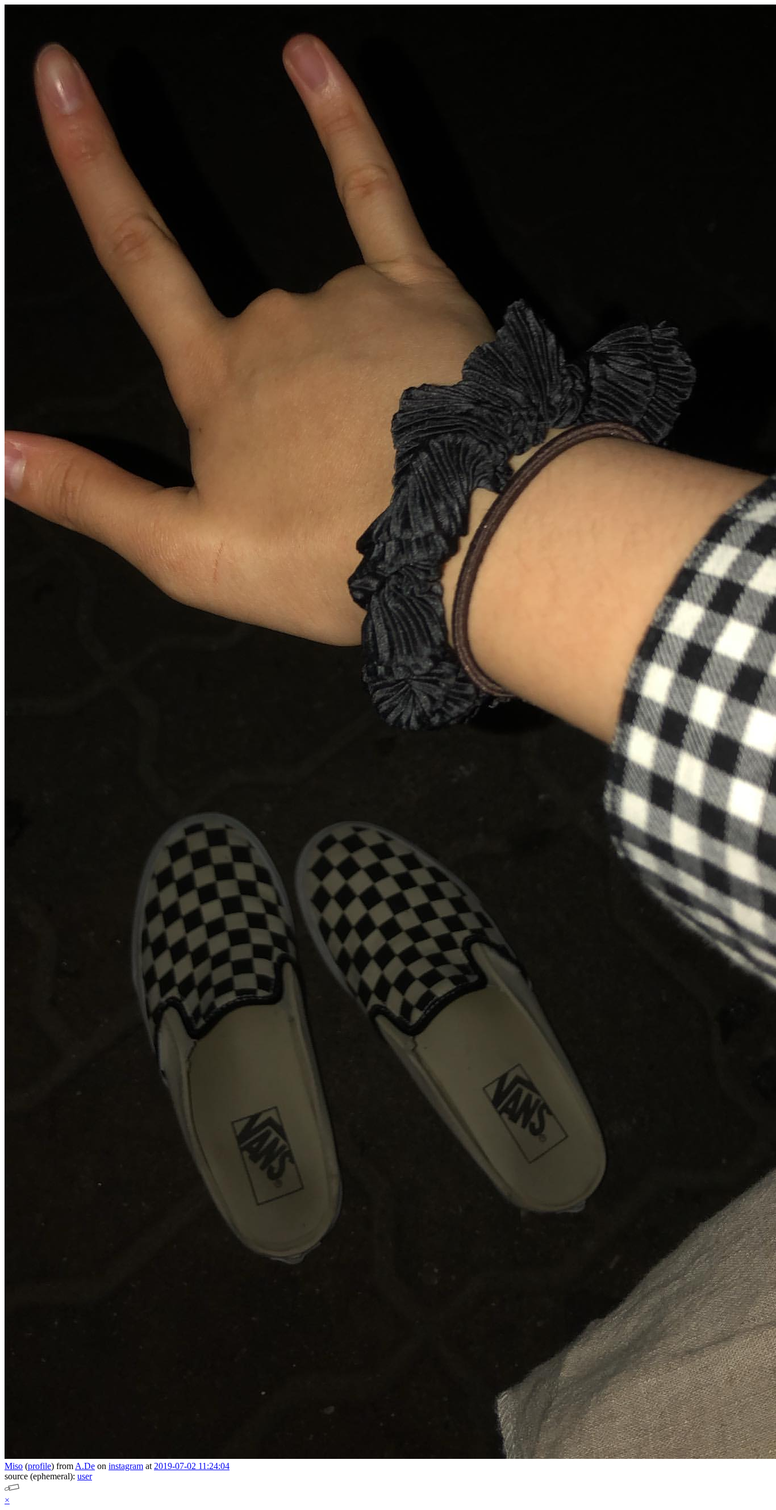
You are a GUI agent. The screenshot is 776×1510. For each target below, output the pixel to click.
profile (39, 1466)
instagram (126, 1466)
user (84, 1476)
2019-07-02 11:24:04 (192, 1466)
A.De (85, 1466)
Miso (14, 1466)
